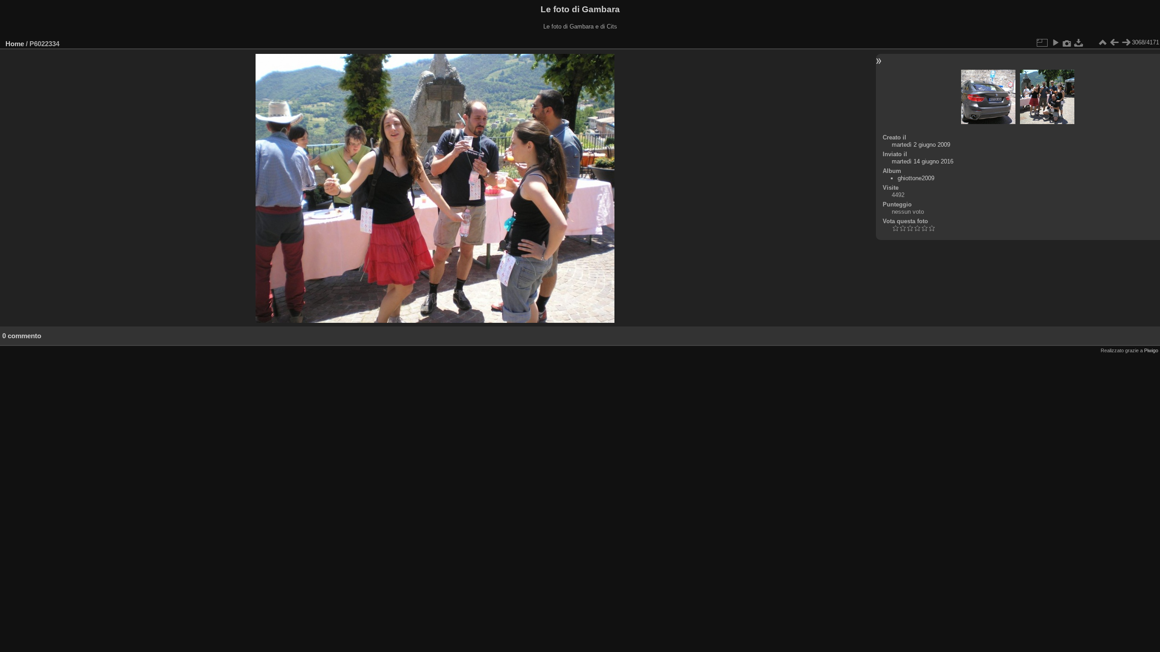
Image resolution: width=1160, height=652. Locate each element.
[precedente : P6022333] (1114, 42)
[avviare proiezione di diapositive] (1055, 42)
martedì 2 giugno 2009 (921, 144)
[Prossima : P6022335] (1126, 42)
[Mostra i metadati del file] (1067, 42)
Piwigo (1151, 350)
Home (14, 44)
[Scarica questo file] (1079, 42)
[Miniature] (1102, 42)
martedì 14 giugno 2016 (922, 161)
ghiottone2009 (916, 178)
